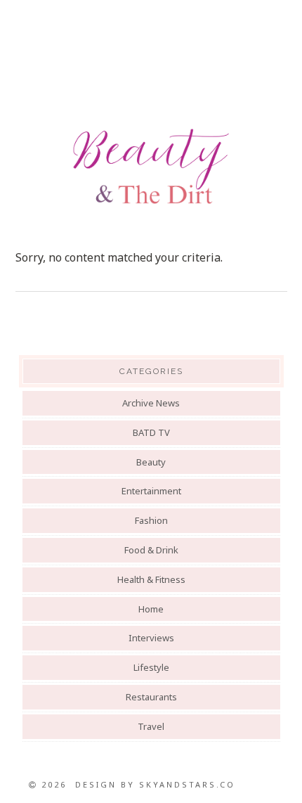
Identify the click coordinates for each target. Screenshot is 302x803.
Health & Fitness (151, 579)
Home (151, 609)
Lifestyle (151, 667)
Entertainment (151, 490)
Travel (151, 726)
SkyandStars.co (187, 784)
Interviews (151, 637)
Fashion (151, 520)
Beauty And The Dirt (151, 166)
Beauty (151, 462)
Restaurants (151, 696)
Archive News (151, 403)
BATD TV (151, 432)
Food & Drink (151, 550)
